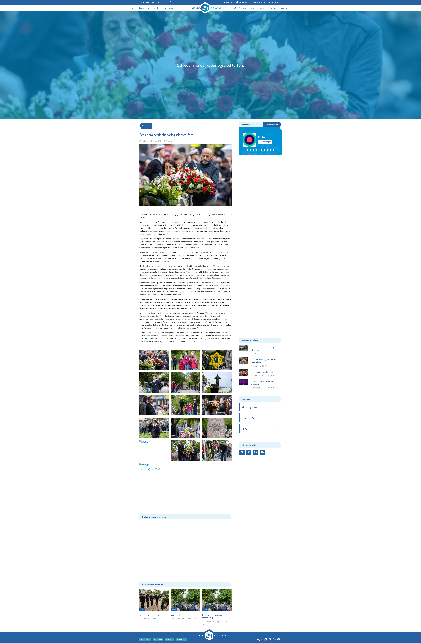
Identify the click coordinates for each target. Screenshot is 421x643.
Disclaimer (182, 639)
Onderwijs (173, 8)
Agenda (228, 2)
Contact (159, 639)
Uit (235, 8)
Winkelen (242, 8)
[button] (247, 150)
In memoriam (273, 8)
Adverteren (276, 2)
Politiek (155, 8)
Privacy (170, 639)
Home (133, 8)
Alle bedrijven (270, 124)
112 (148, 8)
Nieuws (141, 8)
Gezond (261, 8)
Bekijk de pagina (265, 142)
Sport (164, 8)
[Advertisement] (185, 493)
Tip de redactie (259, 2)
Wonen (252, 8)
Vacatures (242, 2)
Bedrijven (284, 8)
